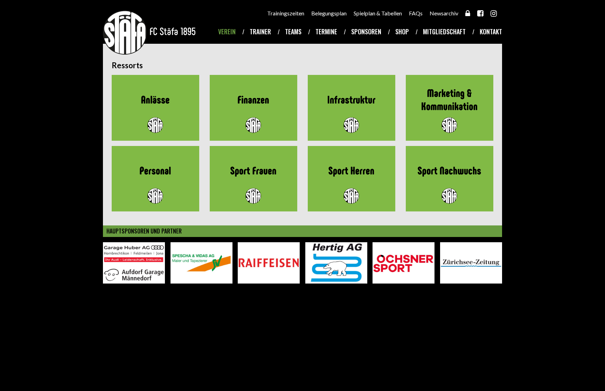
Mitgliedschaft (444, 31)
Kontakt (491, 31)
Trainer (260, 31)
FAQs (416, 13)
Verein (227, 31)
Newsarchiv (444, 13)
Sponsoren (366, 31)
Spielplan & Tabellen (378, 13)
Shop (402, 31)
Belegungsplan (329, 13)
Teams (293, 31)
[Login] (467, 13)
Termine (326, 31)
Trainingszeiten (285, 13)
